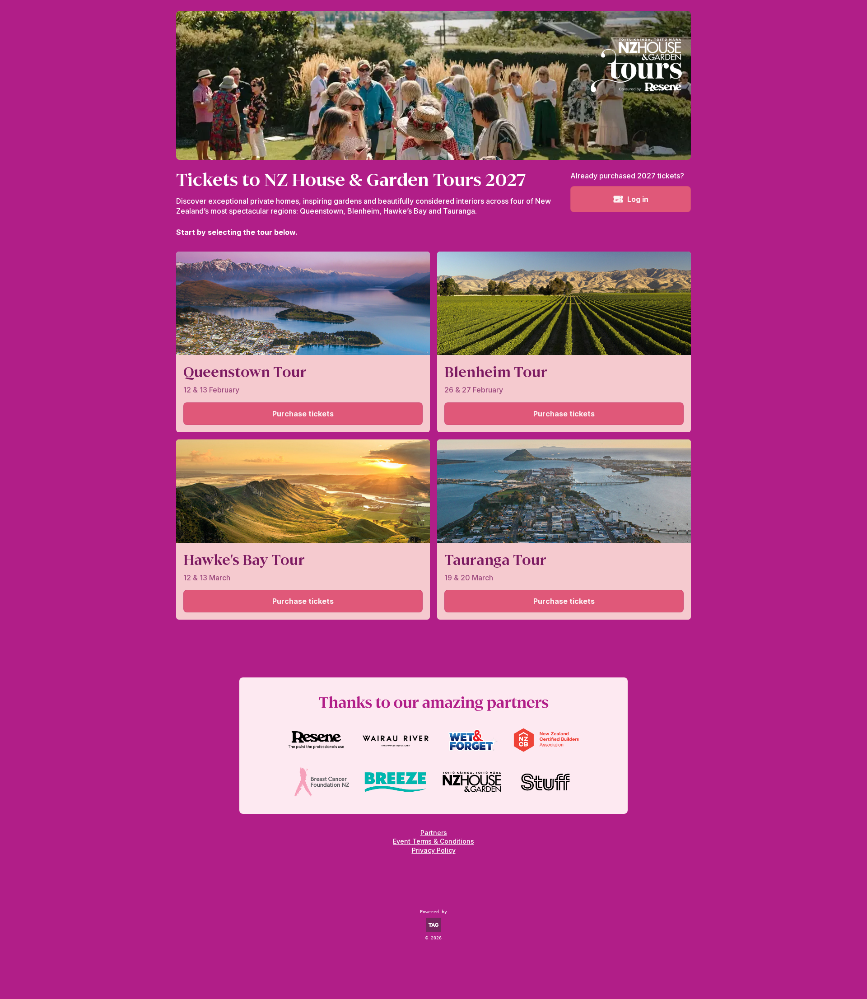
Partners (433, 832)
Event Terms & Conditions (433, 841)
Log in (637, 199)
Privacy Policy (434, 850)
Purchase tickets (303, 413)
